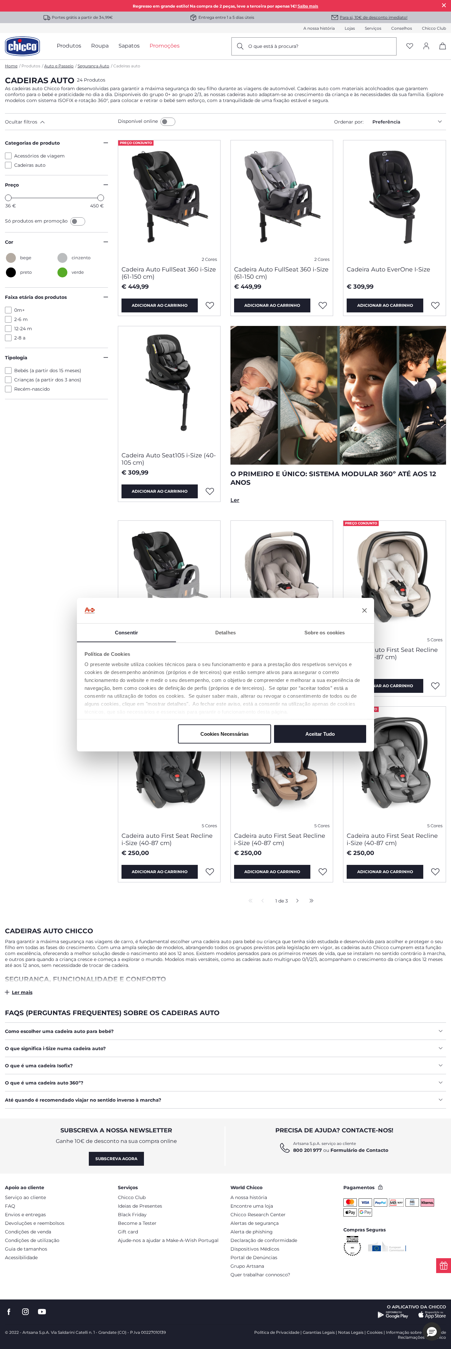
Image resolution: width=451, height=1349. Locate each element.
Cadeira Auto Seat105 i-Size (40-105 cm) (168, 459)
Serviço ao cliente (25, 1197)
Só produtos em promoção (37, 221)
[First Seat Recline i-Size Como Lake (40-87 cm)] (282, 581)
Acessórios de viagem (39, 156)
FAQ (10, 1206)
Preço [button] (12, 185)
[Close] (444, 5)
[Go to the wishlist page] (409, 46)
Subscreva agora (116, 1158)
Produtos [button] (69, 46)
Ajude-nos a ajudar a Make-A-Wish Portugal (168, 1240)
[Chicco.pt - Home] (22, 46)
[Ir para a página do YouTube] (42, 1312)
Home (11, 65)
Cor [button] (9, 242)
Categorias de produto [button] (32, 143)
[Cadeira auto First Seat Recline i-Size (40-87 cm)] (394, 581)
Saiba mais (307, 6)
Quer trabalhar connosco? (260, 1275)
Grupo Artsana (247, 1266)
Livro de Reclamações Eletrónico (422, 1335)
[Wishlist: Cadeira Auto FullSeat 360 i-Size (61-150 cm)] (210, 305)
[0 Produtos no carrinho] (440, 51)
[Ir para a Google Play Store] (393, 1315)
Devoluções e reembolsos (34, 1223)
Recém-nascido (32, 389)
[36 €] (8, 198)
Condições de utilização (32, 1240)
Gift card (128, 1232)
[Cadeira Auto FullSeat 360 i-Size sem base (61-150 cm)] (169, 581)
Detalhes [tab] (225, 632)
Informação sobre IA (406, 1332)
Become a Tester (137, 1223)
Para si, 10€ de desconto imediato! (373, 17)
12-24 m (23, 329)
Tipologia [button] (16, 358)
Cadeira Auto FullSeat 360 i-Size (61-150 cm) (168, 273)
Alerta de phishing (251, 1232)
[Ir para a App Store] (432, 1315)
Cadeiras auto (30, 165)
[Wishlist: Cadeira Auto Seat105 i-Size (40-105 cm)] (210, 491)
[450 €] (100, 198)
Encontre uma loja (251, 1206)
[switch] (167, 122)
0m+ (19, 310)
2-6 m (21, 319)
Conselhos (401, 28)
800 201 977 (307, 1150)
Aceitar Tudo (320, 733)
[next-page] (296, 901)
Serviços (373, 28)
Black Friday (132, 1215)
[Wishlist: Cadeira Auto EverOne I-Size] (435, 305)
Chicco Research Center (258, 1215)
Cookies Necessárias (224, 733)
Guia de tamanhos (26, 1249)
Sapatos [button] (129, 46)
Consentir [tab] (126, 632)
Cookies (375, 1332)
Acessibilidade (21, 1257)
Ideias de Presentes (140, 1206)
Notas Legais (351, 1332)
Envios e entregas (25, 1215)
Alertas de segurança (254, 1223)
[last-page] (310, 901)
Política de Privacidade (276, 1332)
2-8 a (19, 338)
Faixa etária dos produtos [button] (36, 297)
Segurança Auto (93, 65)
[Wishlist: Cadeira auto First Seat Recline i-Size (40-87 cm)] (435, 686)
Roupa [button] (100, 46)
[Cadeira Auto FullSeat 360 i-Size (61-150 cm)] (169, 200)
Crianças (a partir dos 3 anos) (47, 380)
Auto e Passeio (59, 65)
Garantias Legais (319, 1332)
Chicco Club (434, 28)
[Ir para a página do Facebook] (9, 1312)
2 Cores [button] (209, 259)
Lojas (350, 28)
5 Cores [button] (434, 639)
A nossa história (319, 28)
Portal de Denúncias (253, 1257)
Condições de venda (28, 1232)
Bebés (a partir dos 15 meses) (47, 370)
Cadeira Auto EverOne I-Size (388, 269)
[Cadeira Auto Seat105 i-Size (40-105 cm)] (169, 386)
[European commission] (387, 1246)
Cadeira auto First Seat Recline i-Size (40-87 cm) (392, 653)
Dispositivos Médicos (254, 1249)
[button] (60, 122)
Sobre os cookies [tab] (324, 632)
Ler (234, 500)
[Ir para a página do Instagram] (25, 1312)
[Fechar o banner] (364, 610)
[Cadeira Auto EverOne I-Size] (394, 200)
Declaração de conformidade (263, 1240)
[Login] (426, 46)
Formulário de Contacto (359, 1150)
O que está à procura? (273, 46)
